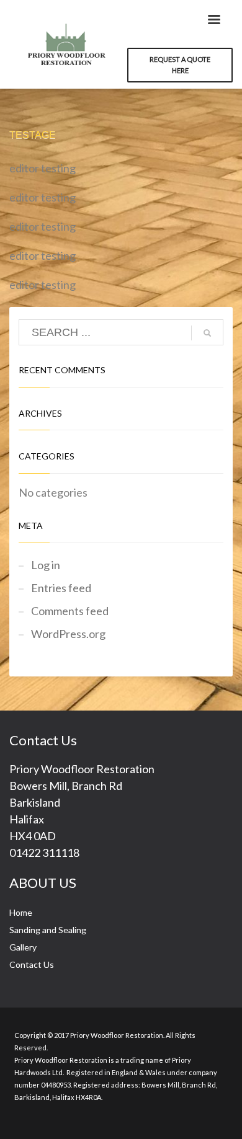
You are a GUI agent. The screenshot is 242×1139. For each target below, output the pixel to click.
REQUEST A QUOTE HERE (180, 64)
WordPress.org (68, 633)
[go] (207, 333)
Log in (45, 565)
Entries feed (61, 588)
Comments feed (70, 611)
